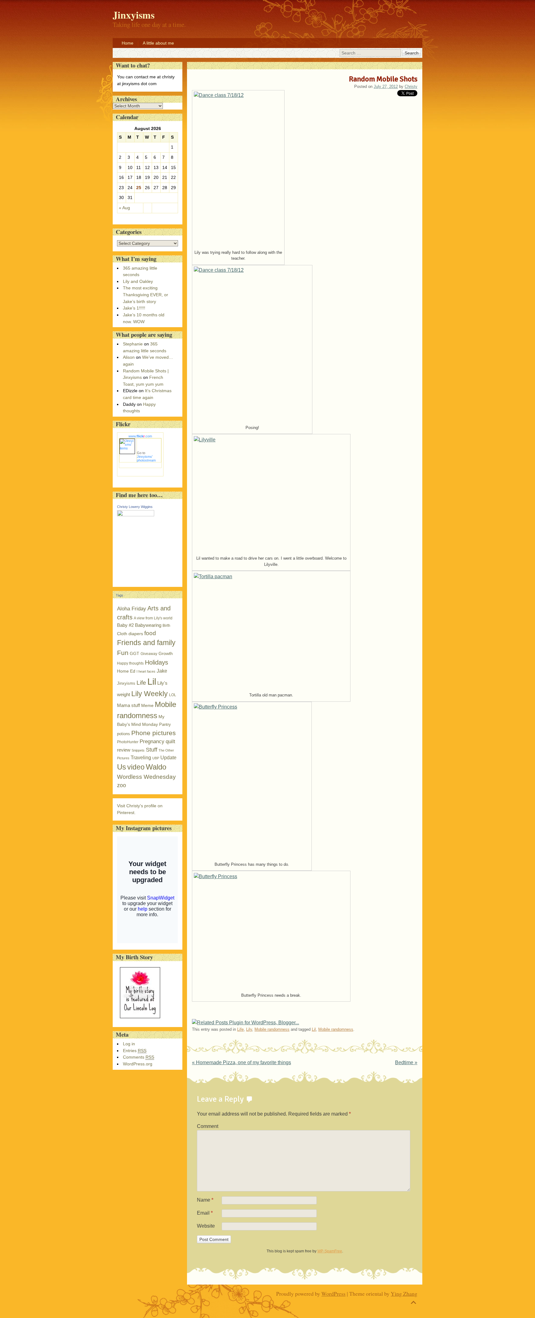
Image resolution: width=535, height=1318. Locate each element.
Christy (411, 86)
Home (127, 43)
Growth (166, 653)
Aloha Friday (131, 609)
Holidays (156, 662)
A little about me (158, 43)
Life (240, 1029)
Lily (249, 1029)
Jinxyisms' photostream (146, 458)
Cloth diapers (130, 633)
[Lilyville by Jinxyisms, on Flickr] (271, 494)
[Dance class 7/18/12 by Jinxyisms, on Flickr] (238, 169)
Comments (138, 1057)
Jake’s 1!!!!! (134, 308)
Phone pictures (153, 732)
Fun (122, 653)
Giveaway (149, 654)
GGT (134, 653)
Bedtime (406, 1062)
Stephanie (133, 343)
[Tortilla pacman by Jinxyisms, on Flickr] (271, 631)
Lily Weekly (149, 694)
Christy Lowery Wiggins (135, 507)
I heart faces (146, 671)
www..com (140, 436)
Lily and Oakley (138, 281)
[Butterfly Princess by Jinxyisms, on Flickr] (251, 780)
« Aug (124, 207)
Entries (134, 1050)
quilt (170, 741)
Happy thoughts (130, 663)
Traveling (141, 757)
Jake (162, 671)
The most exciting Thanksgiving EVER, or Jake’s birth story (145, 294)
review (123, 749)
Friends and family (146, 643)
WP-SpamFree (329, 1251)
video (136, 767)
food (150, 633)
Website (206, 1226)
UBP (155, 758)
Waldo (156, 767)
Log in (129, 1043)
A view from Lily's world (153, 618)
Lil (314, 1029)
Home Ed (126, 671)
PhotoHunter (127, 742)
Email (205, 1213)
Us (121, 767)
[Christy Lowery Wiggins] (135, 514)
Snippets (138, 750)
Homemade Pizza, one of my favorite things (241, 1062)
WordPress (333, 1293)
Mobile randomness (271, 1029)
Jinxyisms (126, 683)
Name (205, 1200)
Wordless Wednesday (146, 777)
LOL (172, 695)
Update (168, 757)
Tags (119, 595)
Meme (147, 705)
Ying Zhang (404, 1293)
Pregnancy (152, 741)
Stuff (151, 750)
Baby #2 (125, 625)
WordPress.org (137, 1063)
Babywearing (148, 625)
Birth (166, 625)
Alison (129, 357)
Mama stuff (128, 705)
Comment (207, 1126)
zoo (121, 785)
